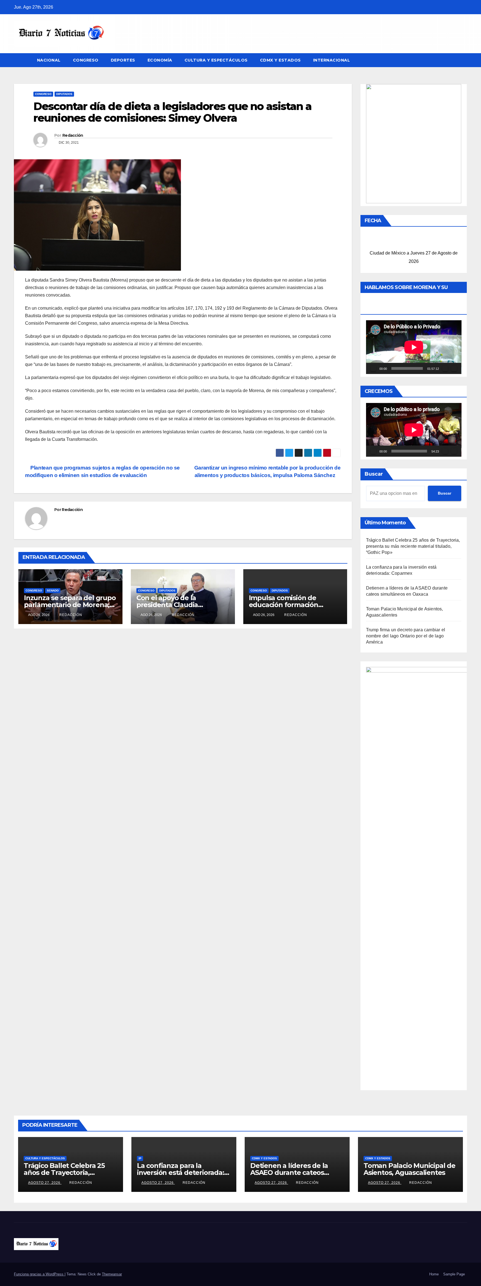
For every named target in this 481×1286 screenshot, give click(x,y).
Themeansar (112, 1274)
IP (140, 1158)
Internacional (331, 60)
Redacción (72, 135)
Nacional (49, 60)
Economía (160, 60)
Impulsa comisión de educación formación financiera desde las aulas (291, 605)
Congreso (86, 60)
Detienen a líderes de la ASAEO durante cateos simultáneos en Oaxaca (289, 1173)
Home (434, 1274)
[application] (414, 347)
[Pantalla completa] (454, 368)
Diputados (64, 94)
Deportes (123, 60)
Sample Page (454, 1274)
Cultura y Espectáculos (216, 60)
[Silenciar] (445, 368)
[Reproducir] (373, 368)
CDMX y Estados (280, 60)
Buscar (374, 474)
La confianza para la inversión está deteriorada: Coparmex (180, 1173)
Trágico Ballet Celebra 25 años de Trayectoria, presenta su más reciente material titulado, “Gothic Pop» (413, 546)
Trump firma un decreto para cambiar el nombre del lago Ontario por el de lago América (405, 635)
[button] (463, 60)
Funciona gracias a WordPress (39, 1274)
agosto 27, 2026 (45, 1183)
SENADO (53, 590)
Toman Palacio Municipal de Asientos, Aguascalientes (409, 1169)
